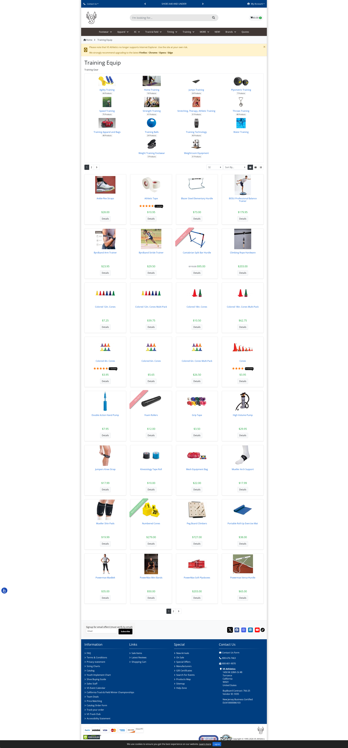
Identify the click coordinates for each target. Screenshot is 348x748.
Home (89, 39)
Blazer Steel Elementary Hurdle (197, 198)
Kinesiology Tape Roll (151, 469)
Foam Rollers (151, 415)
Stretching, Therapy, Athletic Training (196, 110)
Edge (170, 52)
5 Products (152, 156)
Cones (243, 360)
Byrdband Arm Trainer (105, 252)
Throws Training (241, 110)
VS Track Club (94, 714)
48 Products (241, 114)
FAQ (89, 653)
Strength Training (152, 110)
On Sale (180, 657)
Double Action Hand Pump (105, 415)
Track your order (95, 709)
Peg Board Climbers (197, 523)
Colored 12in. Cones (105, 306)
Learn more (205, 744)
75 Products (107, 114)
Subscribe (125, 631)
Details (105, 218)
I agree (217, 744)
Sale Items (137, 653)
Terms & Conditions (97, 657)
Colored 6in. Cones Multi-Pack (197, 360)
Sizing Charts (93, 666)
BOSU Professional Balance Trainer (243, 200)
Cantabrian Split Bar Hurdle (197, 252)
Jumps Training (196, 89)
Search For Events (185, 674)
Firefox (143, 52)
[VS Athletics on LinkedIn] (250, 629)
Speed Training (107, 110)
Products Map (183, 679)
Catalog (90, 670)
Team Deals (93, 696)
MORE (203, 31)
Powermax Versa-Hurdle (242, 577)
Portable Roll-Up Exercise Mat (243, 523)
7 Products (241, 93)
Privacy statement (96, 661)
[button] (256, 3)
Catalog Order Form (97, 705)
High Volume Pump (243, 415)
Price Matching (94, 701)
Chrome (153, 52)
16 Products (151, 93)
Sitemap (180, 683)
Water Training (241, 132)
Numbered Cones (151, 523)
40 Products (196, 135)
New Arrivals (182, 653)
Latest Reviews (139, 657)
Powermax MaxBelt (105, 577)
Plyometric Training (241, 89)
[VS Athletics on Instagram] (243, 629)
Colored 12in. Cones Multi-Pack (151, 306)
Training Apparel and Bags (107, 132)
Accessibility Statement (98, 718)
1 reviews (159, 206)
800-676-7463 (229, 658)
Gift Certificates (184, 670)
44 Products (107, 93)
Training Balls (152, 132)
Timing (170, 31)
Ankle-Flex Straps (105, 198)
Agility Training (107, 89)
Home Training (151, 89)
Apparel (121, 31)
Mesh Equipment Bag (197, 469)
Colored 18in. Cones (197, 306)
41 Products (151, 114)
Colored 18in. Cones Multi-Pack (243, 306)
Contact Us (91, 4)
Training (187, 31)
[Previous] (145, 4)
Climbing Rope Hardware (243, 252)
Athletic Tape (151, 198)
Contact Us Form (230, 652)
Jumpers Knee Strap (105, 469)
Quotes (245, 31)
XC (135, 31)
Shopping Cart (139, 661)
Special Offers (183, 661)
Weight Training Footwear (152, 153)
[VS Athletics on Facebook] (236, 629)
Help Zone (181, 687)
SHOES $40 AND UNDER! (174, 3)
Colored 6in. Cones (151, 360)
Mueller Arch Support (243, 469)
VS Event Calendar (96, 687)
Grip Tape (197, 415)
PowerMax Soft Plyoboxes (197, 577)
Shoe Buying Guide (96, 679)
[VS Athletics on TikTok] (263, 629)
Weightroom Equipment (196, 153)
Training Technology (196, 132)
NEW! (217, 31)
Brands (229, 31)
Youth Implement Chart (99, 674)
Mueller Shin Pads (105, 523)
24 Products (196, 93)
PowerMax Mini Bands (151, 577)
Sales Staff (92, 683)
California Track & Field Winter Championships (110, 692)
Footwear (104, 31)
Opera (162, 52)
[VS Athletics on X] (230, 629)
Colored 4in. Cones (105, 360)
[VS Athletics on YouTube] (257, 629)
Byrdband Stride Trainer (151, 252)
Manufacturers (184, 666)
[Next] (202, 4)
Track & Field (151, 31)
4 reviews (249, 368)
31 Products (196, 114)
